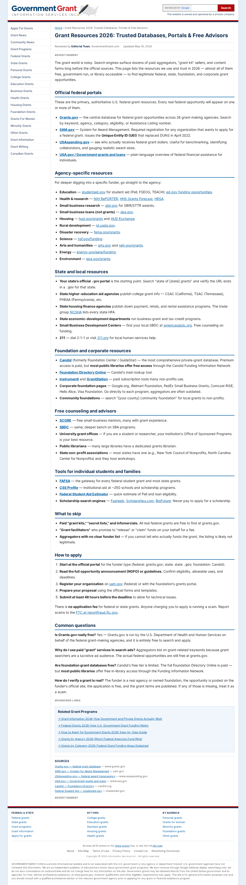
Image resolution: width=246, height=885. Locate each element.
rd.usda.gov (105, 225)
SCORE (65, 420)
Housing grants (96, 831)
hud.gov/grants (91, 219)
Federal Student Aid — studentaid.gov (78, 791)
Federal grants (20, 817)
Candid (66, 360)
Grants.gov (69, 117)
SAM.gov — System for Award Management (82, 771)
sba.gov (126, 212)
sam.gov (116, 584)
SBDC (64, 427)
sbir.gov (111, 205)
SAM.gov (67, 129)
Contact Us (141, 851)
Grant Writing (19, 146)
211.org (103, 338)
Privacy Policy (121, 851)
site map (157, 845)
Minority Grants (21, 125)
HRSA (158, 199)
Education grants (97, 822)
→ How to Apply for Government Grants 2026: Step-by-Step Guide (102, 732)
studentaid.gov (93, 192)
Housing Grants (21, 105)
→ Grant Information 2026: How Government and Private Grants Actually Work (110, 719)
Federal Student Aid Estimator (84, 494)
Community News (22, 42)
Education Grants (22, 84)
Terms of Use (100, 851)
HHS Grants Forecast (136, 199)
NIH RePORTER (106, 199)
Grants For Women (23, 119)
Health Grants (20, 98)
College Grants (21, 77)
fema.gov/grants (107, 232)
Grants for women (174, 822)
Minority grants (172, 826)
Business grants (97, 826)
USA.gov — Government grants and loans (80, 781)
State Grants (19, 63)
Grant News (18, 35)
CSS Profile (69, 487)
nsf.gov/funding (90, 239)
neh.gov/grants (131, 245)
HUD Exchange (123, 219)
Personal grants (172, 817)
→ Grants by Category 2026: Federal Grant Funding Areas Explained (103, 745)
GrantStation (97, 379)
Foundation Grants (23, 112)
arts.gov (104, 245)
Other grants (170, 835)
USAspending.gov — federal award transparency (85, 776)
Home (58, 28)
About (70, 851)
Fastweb (117, 501)
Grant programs (21, 826)
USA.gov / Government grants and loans (92, 154)
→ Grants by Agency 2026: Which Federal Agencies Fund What (100, 739)
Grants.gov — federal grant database (78, 766)
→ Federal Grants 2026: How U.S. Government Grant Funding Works (103, 725)
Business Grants (21, 91)
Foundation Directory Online (83, 372)
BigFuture (163, 501)
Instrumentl (69, 379)
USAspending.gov (74, 142)
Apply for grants (22, 835)
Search (226, 8)
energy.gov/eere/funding (96, 252)
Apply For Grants (22, 28)
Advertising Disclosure (165, 851)
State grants (19, 822)
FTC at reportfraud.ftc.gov (97, 612)
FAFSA (65, 481)
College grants (96, 817)
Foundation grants (174, 831)
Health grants (95, 835)
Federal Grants (20, 56)
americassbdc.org (178, 325)
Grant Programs (21, 49)
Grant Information (22, 139)
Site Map (83, 851)
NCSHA (76, 312)
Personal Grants (21, 70)
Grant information (22, 831)
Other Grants (19, 132)
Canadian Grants (22, 153)
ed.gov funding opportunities (189, 192)
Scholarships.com (140, 501)
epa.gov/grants (98, 259)
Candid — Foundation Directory (74, 786)
